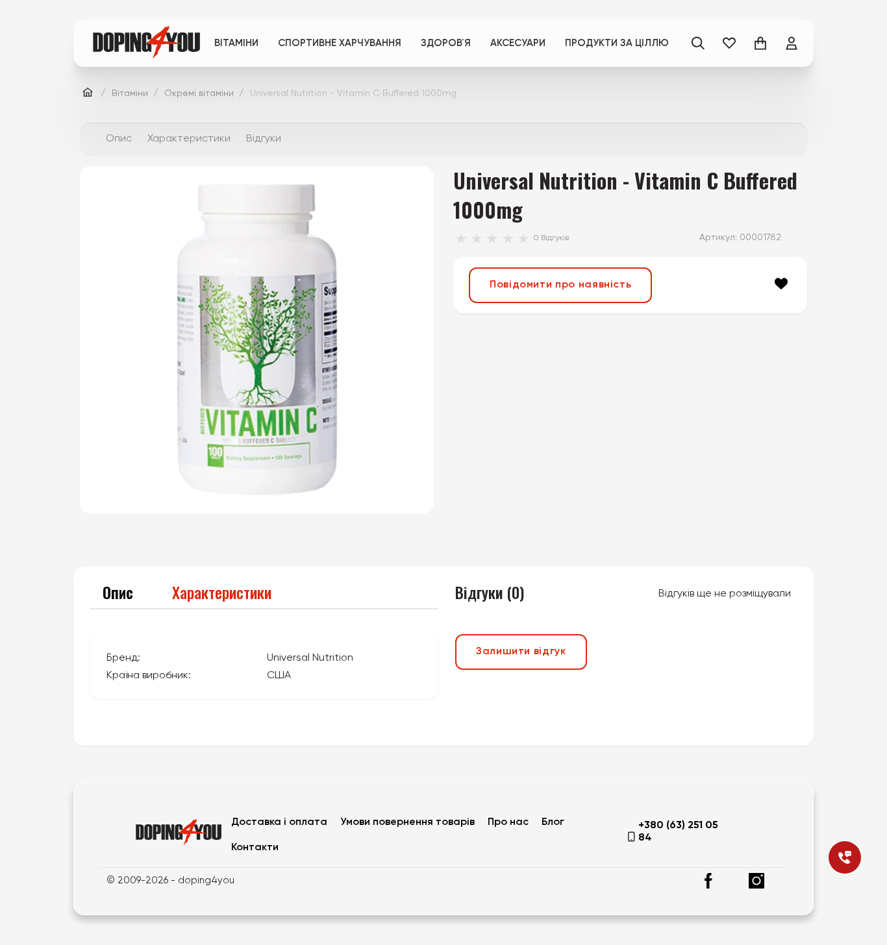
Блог (553, 822)
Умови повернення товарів (407, 822)
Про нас (508, 822)
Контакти (255, 847)
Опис (119, 139)
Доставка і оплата (279, 822)
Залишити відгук (521, 651)
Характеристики (189, 139)
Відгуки (263, 139)
